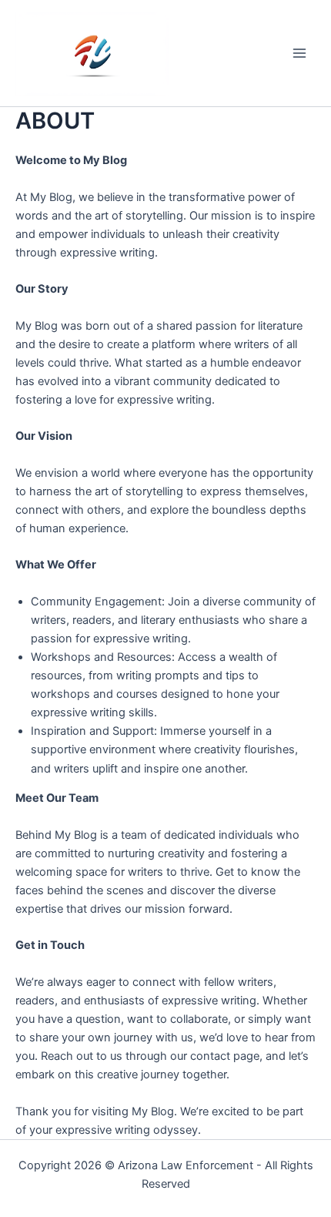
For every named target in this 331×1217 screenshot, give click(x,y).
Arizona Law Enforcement (185, 1165)
